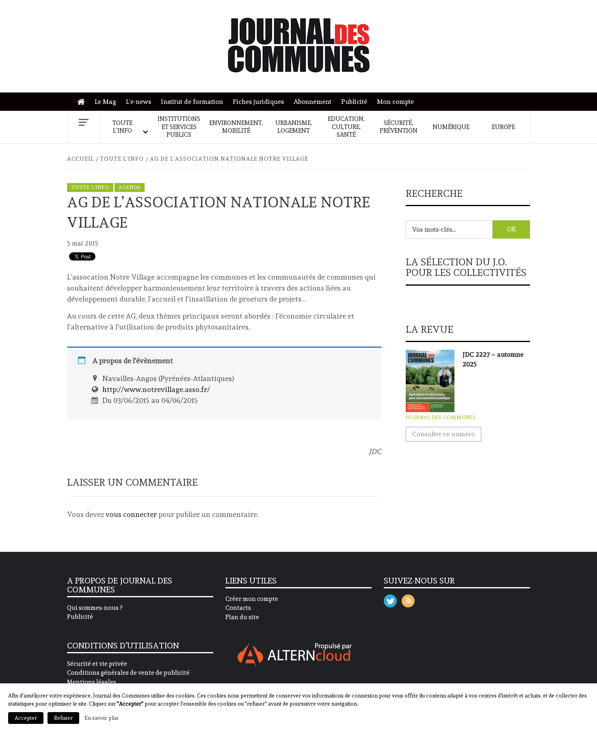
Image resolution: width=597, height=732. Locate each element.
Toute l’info (122, 127)
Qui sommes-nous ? (94, 607)
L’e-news (138, 101)
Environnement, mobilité (236, 127)
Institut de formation (192, 101)
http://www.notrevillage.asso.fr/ (156, 389)
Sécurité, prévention (398, 127)
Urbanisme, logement (293, 127)
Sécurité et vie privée (97, 663)
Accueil (83, 102)
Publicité (354, 101)
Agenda (130, 187)
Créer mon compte (251, 599)
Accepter (26, 718)
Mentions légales (91, 682)
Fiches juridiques (258, 101)
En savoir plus (101, 718)
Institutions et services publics (179, 126)
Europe (503, 127)
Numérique (451, 127)
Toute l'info (90, 187)
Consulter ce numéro (443, 434)
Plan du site (242, 617)
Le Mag (105, 101)
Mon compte (395, 101)
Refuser (63, 718)
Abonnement (312, 101)
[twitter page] (390, 599)
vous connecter (131, 514)
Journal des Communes (441, 417)
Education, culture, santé (346, 126)
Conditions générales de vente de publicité (128, 672)
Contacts (238, 607)
